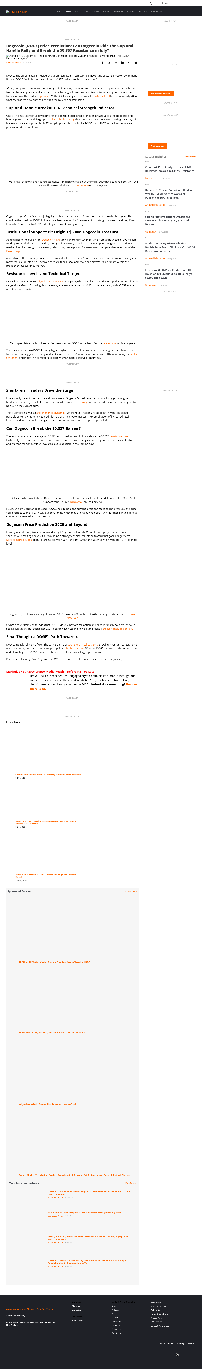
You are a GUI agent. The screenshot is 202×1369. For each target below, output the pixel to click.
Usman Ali (151, 231)
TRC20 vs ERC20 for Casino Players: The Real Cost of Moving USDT (54, 962)
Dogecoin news (51, 239)
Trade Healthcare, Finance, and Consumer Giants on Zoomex (52, 1032)
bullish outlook (75, 648)
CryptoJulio (82, 185)
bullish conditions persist (118, 628)
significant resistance (50, 281)
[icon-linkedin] (18, 1335)
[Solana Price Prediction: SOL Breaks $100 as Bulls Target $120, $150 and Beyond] (48, 836)
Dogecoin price (15, 251)
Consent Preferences (160, 1325)
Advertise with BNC (72, 39)
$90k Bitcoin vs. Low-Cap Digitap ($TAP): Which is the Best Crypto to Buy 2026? (84, 1212)
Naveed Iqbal (153, 178)
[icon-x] (23, 1335)
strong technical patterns (83, 644)
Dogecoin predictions (19, 540)
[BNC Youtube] (29, 1335)
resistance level (100, 96)
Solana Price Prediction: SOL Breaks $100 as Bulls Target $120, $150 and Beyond (167, 220)
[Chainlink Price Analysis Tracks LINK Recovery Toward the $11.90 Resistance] (48, 730)
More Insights (190, 156)
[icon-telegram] (13, 1335)
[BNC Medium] (34, 1335)
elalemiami (110, 343)
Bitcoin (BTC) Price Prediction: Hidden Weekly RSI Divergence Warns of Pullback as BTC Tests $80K (168, 193)
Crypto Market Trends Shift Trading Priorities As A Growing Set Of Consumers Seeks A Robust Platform (75, 1175)
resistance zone (119, 436)
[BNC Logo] (35, 1303)
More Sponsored (131, 891)
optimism (44, 96)
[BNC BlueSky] (39, 1335)
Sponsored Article (55, 1197)
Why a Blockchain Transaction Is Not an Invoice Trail (47, 1104)
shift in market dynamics (51, 413)
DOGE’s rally (80, 402)
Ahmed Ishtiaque (13, 62)
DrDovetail (76, 502)
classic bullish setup (63, 119)
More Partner (130, 1183)
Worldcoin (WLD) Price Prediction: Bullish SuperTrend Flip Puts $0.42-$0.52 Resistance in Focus (170, 247)
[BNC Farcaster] (44, 1335)
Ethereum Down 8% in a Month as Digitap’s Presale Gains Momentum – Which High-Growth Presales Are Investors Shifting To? (87, 1262)
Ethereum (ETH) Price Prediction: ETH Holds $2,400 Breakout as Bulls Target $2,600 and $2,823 (168, 273)
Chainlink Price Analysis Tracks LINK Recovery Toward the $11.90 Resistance (48, 774)
